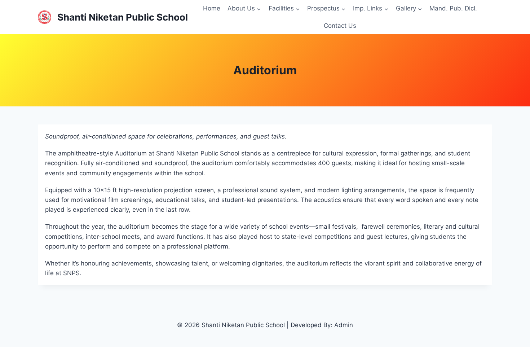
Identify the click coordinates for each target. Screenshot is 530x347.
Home (211, 8)
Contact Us (340, 25)
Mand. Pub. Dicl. (453, 8)
